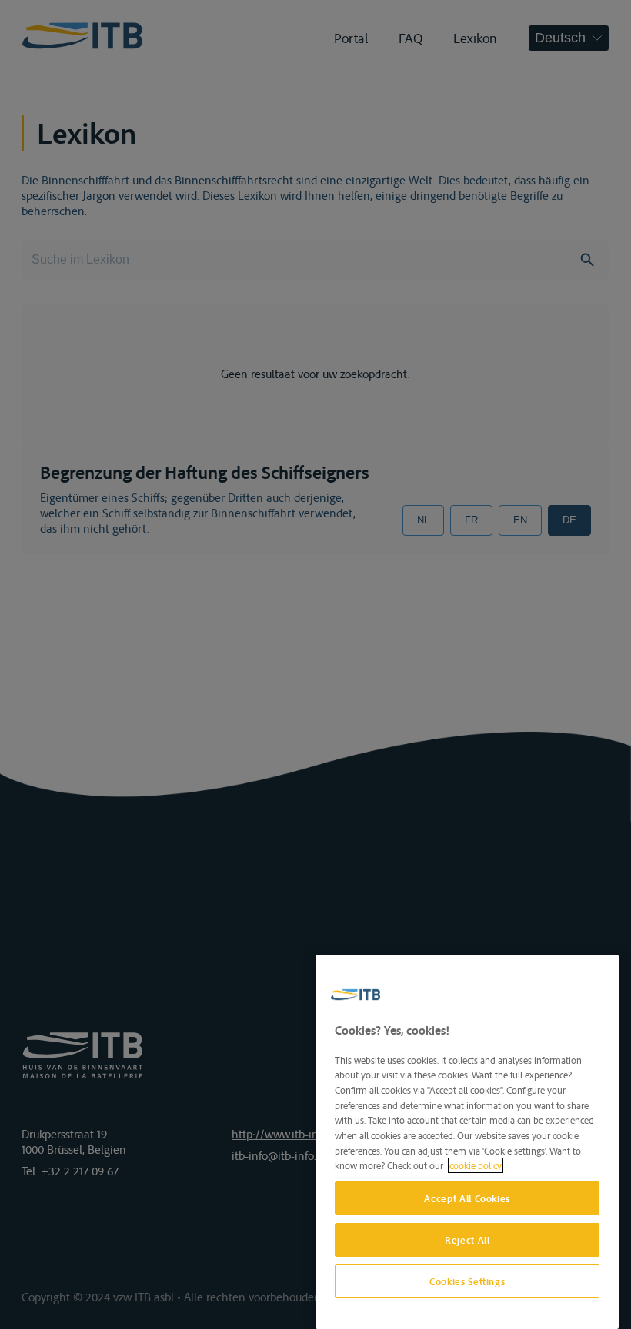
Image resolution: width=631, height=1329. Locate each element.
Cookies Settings (467, 1281)
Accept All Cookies (467, 1198)
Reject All (467, 1240)
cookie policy (475, 1165)
